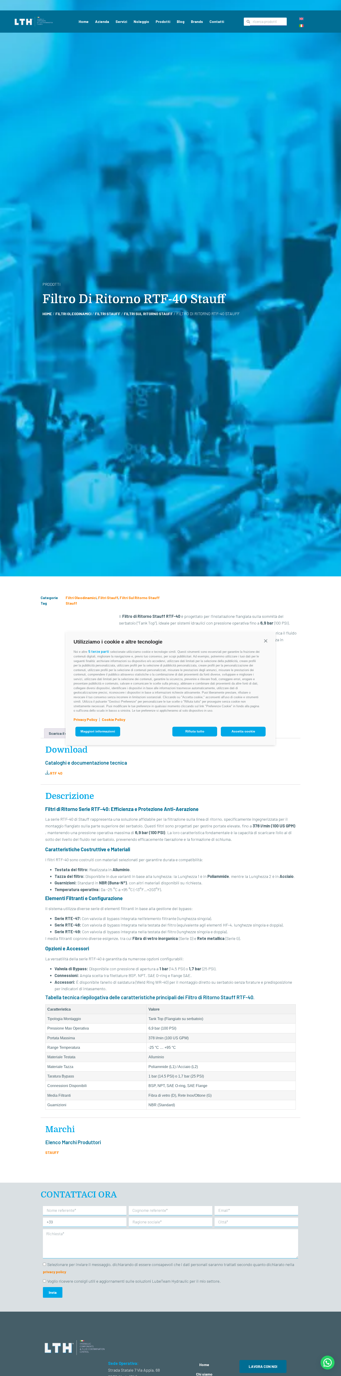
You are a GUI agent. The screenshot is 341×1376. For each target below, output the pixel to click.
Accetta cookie (243, 731)
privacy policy (54, 1271)
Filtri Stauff (107, 313)
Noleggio (141, 21)
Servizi (121, 21)
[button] (265, 641)
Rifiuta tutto (194, 731)
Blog (180, 21)
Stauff (71, 603)
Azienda (102, 21)
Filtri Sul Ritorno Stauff (148, 313)
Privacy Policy (85, 719)
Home (84, 21)
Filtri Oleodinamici (73, 313)
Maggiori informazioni (97, 731)
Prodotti (163, 21)
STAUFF (52, 1152)
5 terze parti (98, 651)
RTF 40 (55, 773)
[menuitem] (301, 18)
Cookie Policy (113, 719)
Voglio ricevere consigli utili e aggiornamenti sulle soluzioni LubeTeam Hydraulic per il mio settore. (134, 1281)
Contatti (216, 21)
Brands (197, 21)
